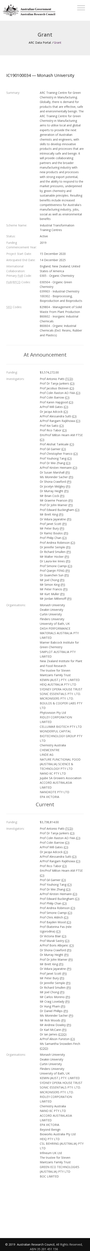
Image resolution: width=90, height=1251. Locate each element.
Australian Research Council (35, 1244)
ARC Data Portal (40, 42)
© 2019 (10, 1244)
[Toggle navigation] (81, 8)
